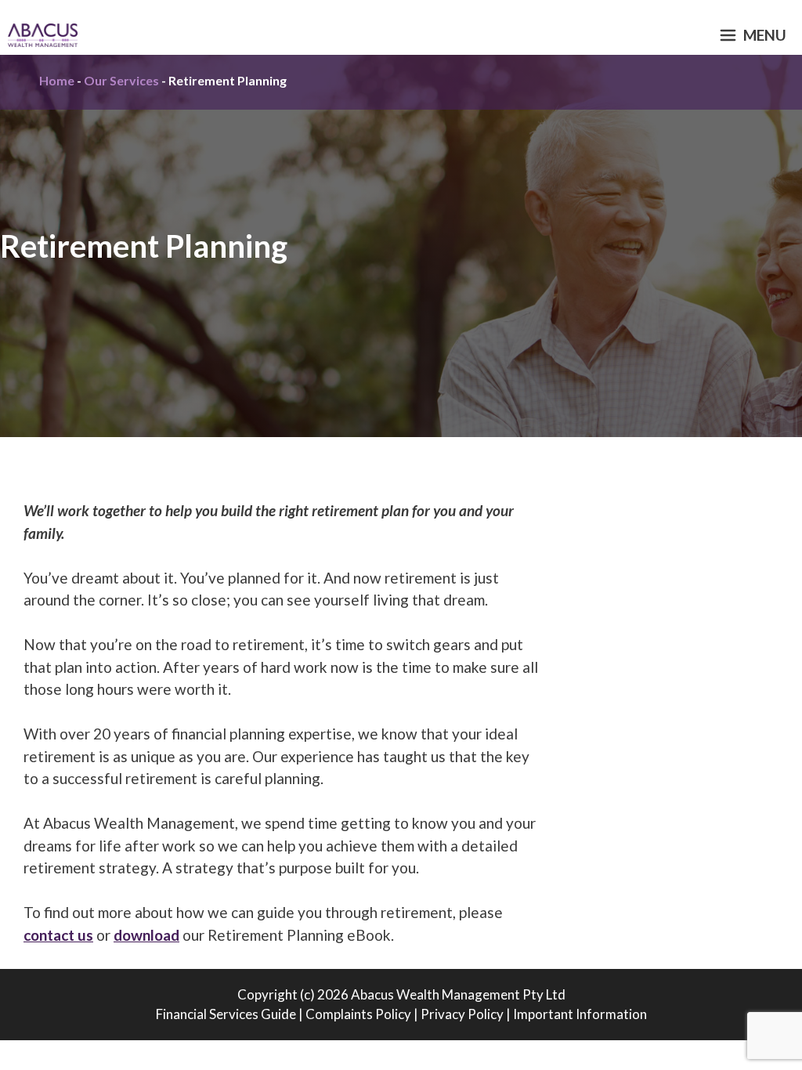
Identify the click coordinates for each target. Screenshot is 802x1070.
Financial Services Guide (226, 1014)
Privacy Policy (462, 1014)
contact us (58, 935)
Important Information (580, 1014)
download (146, 935)
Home (56, 80)
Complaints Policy (358, 1014)
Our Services (121, 80)
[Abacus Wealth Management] (43, 35)
